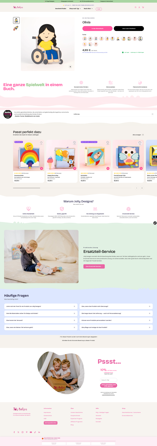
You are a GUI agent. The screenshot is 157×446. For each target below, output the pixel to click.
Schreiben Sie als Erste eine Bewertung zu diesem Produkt (78, 340)
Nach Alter (87, 8)
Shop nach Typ (74, 8)
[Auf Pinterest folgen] (27, 432)
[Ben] (84, 38)
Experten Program (76, 418)
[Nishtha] (134, 38)
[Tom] (90, 44)
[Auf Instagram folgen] (22, 432)
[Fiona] (90, 38)
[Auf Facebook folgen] (14, 432)
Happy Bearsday (53, 175)
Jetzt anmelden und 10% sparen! (108, 385)
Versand (98, 415)
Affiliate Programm (76, 421)
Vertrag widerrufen (50, 423)
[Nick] (129, 38)
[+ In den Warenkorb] (41, 168)
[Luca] (118, 38)
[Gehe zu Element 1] (16, 20)
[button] (28, 173)
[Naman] (123, 38)
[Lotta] (112, 38)
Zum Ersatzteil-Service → (94, 266)
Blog (72, 425)
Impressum (47, 412)
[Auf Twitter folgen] (18, 432)
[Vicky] (96, 44)
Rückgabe (99, 418)
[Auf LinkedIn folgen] (39, 432)
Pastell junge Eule (120, 175)
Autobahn (84, 175)
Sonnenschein (19, 175)
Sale (98, 9)
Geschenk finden (60, 8)
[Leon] (101, 38)
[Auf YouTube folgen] (31, 432)
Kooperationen (75, 415)
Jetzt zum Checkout (128, 28)
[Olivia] (140, 38)
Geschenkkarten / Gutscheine (131, 412)
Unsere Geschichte (77, 412)
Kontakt (98, 421)
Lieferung (76, 114)
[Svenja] (84, 44)
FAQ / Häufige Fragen (102, 412)
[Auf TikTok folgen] (35, 432)
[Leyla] (107, 38)
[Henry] (96, 38)
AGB (45, 418)
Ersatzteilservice (127, 415)
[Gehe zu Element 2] (16, 28)
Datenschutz (48, 415)
